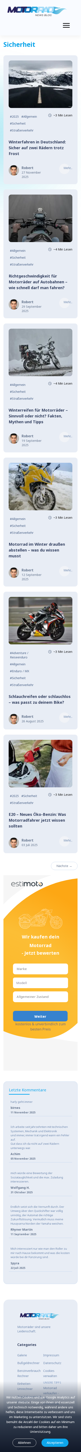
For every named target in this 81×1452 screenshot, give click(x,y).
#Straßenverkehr (21, 130)
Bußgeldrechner (28, 1363)
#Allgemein (29, 116)
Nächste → (64, 866)
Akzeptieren (55, 1443)
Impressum (51, 1355)
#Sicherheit (18, 123)
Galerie (22, 1355)
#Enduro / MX (19, 671)
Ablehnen (24, 1443)
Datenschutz (52, 1363)
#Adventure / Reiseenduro (19, 655)
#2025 (14, 116)
